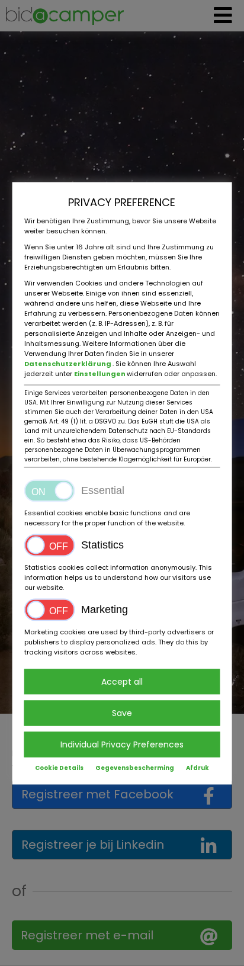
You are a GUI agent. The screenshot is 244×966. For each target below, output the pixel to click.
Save (122, 712)
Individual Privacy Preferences (122, 744)
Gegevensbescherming (134, 767)
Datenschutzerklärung (68, 363)
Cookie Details (59, 767)
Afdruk (197, 767)
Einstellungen (100, 373)
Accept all (122, 681)
